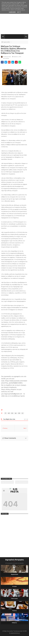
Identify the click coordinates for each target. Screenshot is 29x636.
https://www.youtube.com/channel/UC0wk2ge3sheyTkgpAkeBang (7, 483)
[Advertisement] (14, 23)
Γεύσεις (14, 610)
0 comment (6, 58)
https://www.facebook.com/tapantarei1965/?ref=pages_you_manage (21, 483)
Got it (19, 12)
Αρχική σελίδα (6, 42)
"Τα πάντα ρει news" (18, 631)
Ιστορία (14, 586)
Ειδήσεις (14, 622)
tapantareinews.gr (15, 633)
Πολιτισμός (14, 598)
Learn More (12, 12)
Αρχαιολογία (14, 574)
